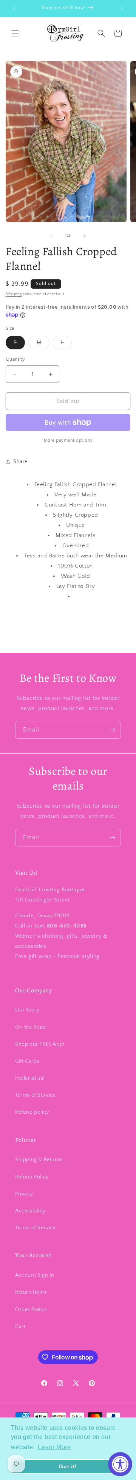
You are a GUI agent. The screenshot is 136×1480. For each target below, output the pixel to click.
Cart (20, 1327)
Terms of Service (35, 1095)
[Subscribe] (112, 730)
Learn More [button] (54, 1447)
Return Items (30, 1292)
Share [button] (20, 462)
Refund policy (32, 1112)
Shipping (14, 294)
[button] (15, 33)
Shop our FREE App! (40, 1044)
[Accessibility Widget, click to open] (120, 1464)
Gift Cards (27, 1061)
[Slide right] (84, 236)
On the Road (30, 1027)
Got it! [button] (68, 1466)
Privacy (24, 1194)
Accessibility (30, 1211)
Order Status (30, 1310)
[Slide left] (51, 236)
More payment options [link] (68, 440)
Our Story (27, 1010)
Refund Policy (32, 1177)
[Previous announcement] (14, 8)
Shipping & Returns (39, 1160)
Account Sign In (34, 1275)
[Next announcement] (122, 8)
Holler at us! (30, 1078)
